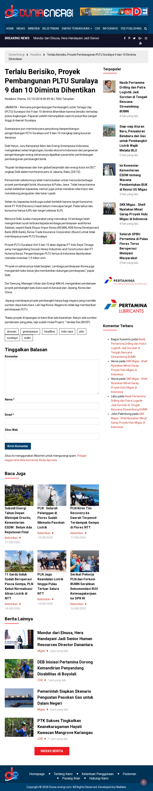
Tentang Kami (63, 774)
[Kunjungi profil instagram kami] (146, 38)
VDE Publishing (131, 28)
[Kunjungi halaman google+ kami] (140, 38)
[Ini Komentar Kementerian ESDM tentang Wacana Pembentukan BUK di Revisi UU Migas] (109, 169)
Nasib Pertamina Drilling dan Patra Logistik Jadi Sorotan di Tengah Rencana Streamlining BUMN (133, 97)
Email (9, 414)
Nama (10, 399)
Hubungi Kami (98, 778)
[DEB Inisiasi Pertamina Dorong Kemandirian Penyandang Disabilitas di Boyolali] (19, 668)
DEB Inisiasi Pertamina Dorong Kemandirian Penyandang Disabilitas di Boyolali (65, 668)
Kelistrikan (50, 28)
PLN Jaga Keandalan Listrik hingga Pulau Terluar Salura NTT (50, 584)
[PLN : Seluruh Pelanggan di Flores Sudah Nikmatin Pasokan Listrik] (51, 495)
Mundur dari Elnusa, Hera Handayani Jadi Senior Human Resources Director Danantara (65, 638)
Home (10, 28)
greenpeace (30, 331)
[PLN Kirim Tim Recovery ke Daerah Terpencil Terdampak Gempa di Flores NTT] (84, 495)
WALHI (27, 337)
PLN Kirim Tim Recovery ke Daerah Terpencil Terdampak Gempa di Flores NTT (84, 517)
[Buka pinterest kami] (129, 38)
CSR (97, 28)
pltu (81, 331)
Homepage (37, 774)
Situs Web (11, 429)
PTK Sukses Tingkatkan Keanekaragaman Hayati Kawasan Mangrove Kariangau (65, 726)
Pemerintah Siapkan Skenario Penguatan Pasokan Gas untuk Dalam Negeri (65, 697)
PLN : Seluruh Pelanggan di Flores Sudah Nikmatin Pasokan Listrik (51, 517)
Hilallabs (121, 787)
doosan (11, 331)
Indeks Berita (52, 751)
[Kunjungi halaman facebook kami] (125, 38)
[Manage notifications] (143, 782)
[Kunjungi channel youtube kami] (140, 43)
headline (49, 331)
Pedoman (129, 774)
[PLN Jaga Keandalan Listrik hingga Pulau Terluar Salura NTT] (51, 561)
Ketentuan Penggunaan (98, 774)
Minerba (34, 28)
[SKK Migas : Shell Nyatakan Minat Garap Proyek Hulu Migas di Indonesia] (109, 208)
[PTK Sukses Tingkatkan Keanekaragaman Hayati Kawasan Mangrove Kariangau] (19, 727)
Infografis (110, 28)
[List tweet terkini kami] (134, 38)
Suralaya (12, 337)
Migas (21, 28)
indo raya (67, 331)
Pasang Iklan (71, 778)
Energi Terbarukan (76, 28)
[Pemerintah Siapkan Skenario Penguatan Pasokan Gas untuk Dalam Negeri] (19, 697)
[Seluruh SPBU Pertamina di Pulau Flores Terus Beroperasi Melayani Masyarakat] (109, 237)
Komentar (11, 356)
